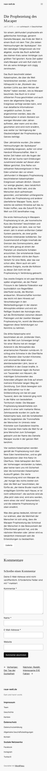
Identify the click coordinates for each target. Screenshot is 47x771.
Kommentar (10, 588)
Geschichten (37, 27)
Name (7, 618)
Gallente (9, 545)
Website (8, 642)
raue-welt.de (9, 4)
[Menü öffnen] (41, 4)
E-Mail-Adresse (12, 630)
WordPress (19, 766)
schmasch (24, 27)
